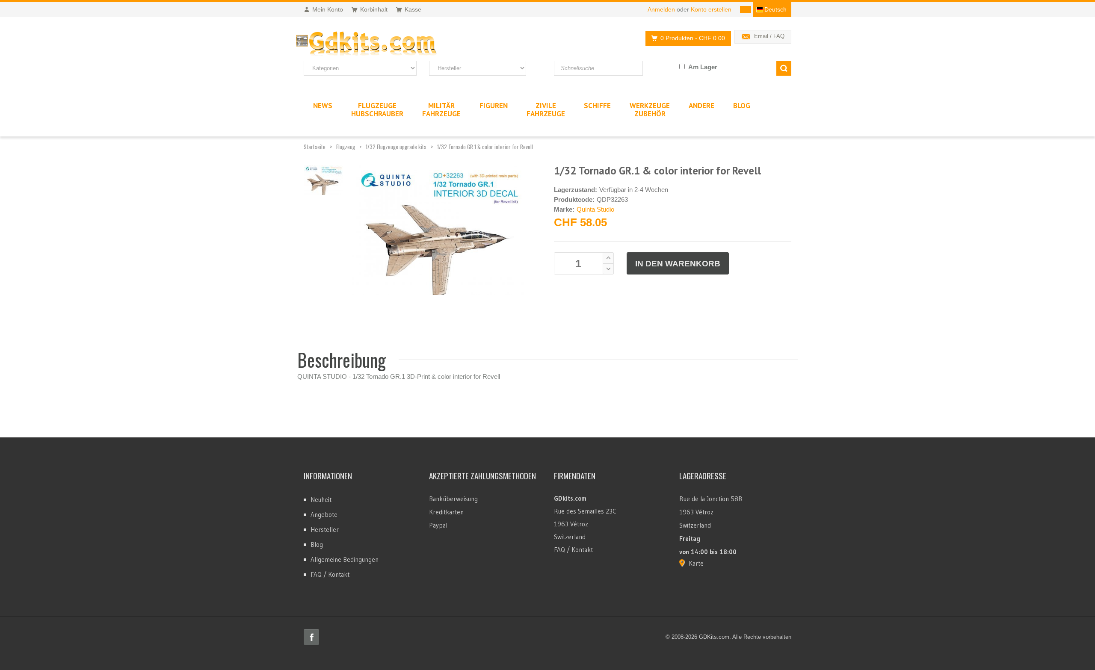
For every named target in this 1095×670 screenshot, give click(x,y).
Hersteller (325, 529)
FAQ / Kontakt (330, 574)
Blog (317, 544)
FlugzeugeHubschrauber (377, 109)
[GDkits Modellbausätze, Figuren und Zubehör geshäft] (384, 44)
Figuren (493, 105)
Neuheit (321, 500)
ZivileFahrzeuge (546, 109)
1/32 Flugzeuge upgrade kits (396, 146)
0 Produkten (692, 38)
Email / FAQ (769, 36)
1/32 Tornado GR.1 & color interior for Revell (485, 146)
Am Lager (702, 67)
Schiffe (597, 105)
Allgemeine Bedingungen (345, 559)
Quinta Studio (595, 209)
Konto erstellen (711, 9)
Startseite (315, 146)
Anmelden (661, 9)
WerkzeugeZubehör (650, 109)
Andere (701, 105)
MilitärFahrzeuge (441, 109)
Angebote (324, 515)
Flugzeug (345, 146)
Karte (696, 563)
